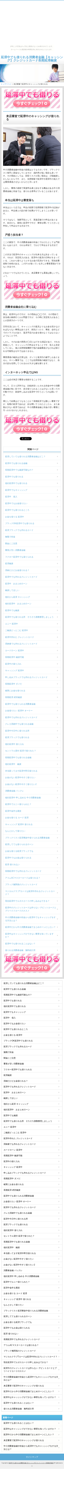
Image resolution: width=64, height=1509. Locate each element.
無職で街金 (10, 537)
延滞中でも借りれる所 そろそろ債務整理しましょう (29, 617)
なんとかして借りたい (15, 831)
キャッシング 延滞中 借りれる (19, 824)
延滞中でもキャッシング (16, 490)
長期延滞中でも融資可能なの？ (19, 470)
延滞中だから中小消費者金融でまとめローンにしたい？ (30, 927)
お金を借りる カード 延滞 (17, 817)
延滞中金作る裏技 (13, 811)
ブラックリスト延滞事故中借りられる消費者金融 (27, 838)
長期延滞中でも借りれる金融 (18, 757)
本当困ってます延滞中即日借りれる (21, 771)
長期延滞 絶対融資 (13, 697)
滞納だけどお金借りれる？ (17, 570)
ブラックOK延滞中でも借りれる (19, 523)
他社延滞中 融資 (13, 764)
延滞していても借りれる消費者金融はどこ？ (25, 456)
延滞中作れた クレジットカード (19, 637)
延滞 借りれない (12, 864)
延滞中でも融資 (12, 610)
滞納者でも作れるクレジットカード (21, 644)
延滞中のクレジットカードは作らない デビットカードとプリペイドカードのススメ (30, 909)
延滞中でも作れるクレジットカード (21, 577)
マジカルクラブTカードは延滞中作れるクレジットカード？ (30, 893)
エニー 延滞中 (11, 624)
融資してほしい (12, 590)
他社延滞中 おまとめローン (18, 603)
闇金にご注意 (11, 543)
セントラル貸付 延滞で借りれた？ (20, 751)
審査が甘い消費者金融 (15, 550)
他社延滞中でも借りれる (16, 483)
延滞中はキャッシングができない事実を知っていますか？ (29, 935)
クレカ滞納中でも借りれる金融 (19, 724)
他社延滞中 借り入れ (14, 744)
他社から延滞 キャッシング (17, 597)
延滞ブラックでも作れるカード (19, 530)
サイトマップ (32, 1457)
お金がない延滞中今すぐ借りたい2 (21, 784)
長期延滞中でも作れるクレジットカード (23, 871)
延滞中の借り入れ (13, 664)
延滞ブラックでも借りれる (17, 737)
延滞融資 (9, 563)
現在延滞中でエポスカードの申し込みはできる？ (27, 901)
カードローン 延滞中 (14, 650)
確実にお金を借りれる (15, 690)
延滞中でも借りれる (14, 476)
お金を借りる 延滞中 (14, 517)
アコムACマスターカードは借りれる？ (22, 878)
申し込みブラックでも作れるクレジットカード (26, 677)
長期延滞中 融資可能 (14, 657)
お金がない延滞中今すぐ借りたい (20, 777)
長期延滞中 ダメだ (13, 684)
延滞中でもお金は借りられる (18, 858)
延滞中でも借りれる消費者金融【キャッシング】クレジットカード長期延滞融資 (32, 58)
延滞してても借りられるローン (19, 844)
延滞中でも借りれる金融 (16, 463)
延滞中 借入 (11, 496)
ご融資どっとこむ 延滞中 (16, 630)
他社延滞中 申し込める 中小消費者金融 (23, 797)
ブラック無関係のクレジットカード (21, 884)
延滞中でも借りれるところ (17, 510)
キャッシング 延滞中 (14, 670)
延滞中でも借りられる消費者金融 (20, 704)
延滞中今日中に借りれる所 (17, 731)
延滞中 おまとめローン (16, 583)
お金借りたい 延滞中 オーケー (19, 710)
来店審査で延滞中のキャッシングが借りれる (24, 1386)
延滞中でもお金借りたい (16, 503)
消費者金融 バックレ (14, 791)
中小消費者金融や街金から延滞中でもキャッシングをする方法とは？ (30, 919)
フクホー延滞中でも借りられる (19, 557)
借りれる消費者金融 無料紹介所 (20, 950)
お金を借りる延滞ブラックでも (19, 851)
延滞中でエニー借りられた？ (18, 804)
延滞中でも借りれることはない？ (20, 943)
